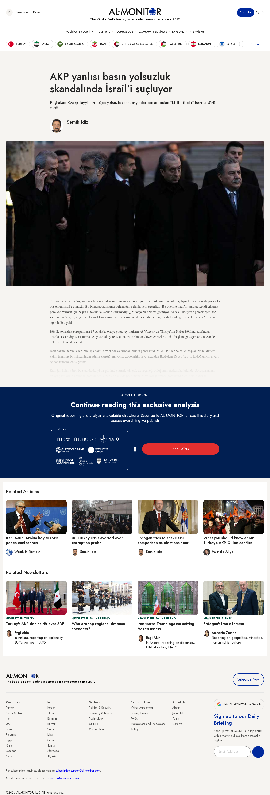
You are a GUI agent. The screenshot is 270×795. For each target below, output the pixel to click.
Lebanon (11, 751)
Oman (51, 713)
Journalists (178, 713)
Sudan (51, 740)
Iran (8, 718)
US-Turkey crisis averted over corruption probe (97, 540)
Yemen (51, 729)
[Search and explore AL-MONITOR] (9, 12)
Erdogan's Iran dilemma (223, 624)
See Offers (181, 449)
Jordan (51, 707)
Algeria (51, 756)
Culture (104, 32)
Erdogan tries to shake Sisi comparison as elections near (163, 540)
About (176, 707)
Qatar (9, 745)
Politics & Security (79, 32)
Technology (124, 32)
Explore (178, 32)
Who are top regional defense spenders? (98, 626)
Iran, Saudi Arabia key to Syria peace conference (32, 540)
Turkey (10, 707)
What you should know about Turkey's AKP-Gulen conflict (228, 540)
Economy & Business (152, 32)
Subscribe (245, 12)
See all (256, 44)
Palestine (11, 734)
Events (36, 12)
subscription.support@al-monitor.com (78, 770)
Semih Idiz (77, 121)
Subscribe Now (248, 679)
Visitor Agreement (142, 707)
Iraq (49, 702)
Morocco (53, 751)
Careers (177, 724)
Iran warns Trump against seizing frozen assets (166, 626)
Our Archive (96, 729)
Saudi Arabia (14, 713)
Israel (9, 729)
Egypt (9, 740)
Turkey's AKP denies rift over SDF (35, 624)
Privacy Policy (139, 713)
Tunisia (51, 745)
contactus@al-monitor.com (63, 778)
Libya (50, 734)
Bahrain (52, 718)
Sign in (260, 12)
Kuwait (51, 724)
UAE (8, 724)
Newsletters (23, 12)
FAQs (134, 718)
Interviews (196, 32)
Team (175, 718)
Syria (9, 756)
